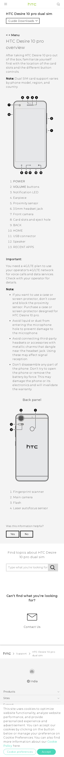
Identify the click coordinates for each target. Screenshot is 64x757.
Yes (13, 534)
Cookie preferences (20, 751)
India (34, 681)
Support (21, 653)
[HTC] (32, 4)
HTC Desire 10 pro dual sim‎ (43, 653)
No (27, 534)
